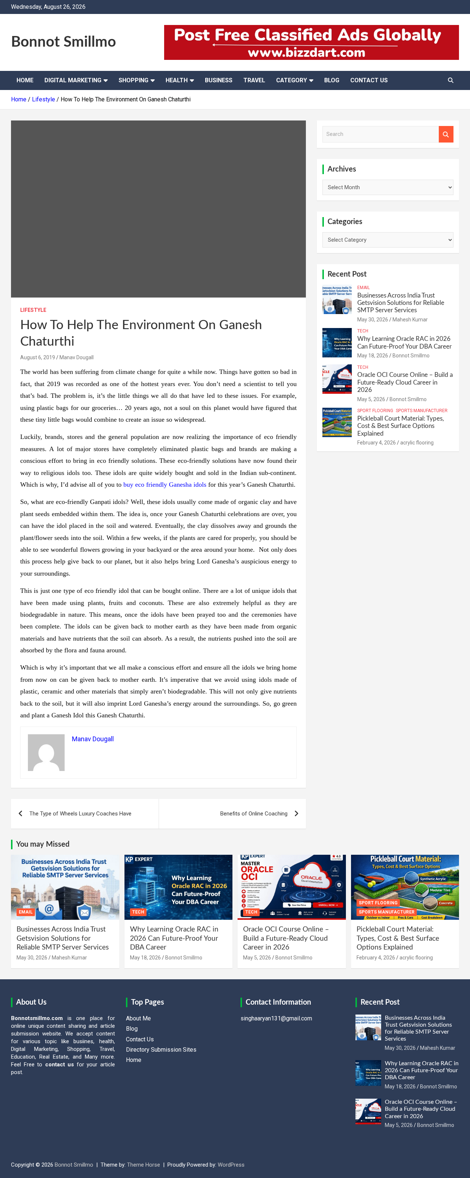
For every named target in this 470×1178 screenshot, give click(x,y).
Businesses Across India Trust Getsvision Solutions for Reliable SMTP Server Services (400, 303)
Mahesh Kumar (410, 320)
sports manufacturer (422, 410)
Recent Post (347, 274)
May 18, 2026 (372, 356)
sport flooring (375, 410)
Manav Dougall (76, 357)
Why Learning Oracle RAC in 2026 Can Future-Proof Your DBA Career (174, 938)
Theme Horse (143, 1164)
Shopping (133, 80)
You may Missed (42, 844)
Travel (254, 80)
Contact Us (369, 80)
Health (177, 80)
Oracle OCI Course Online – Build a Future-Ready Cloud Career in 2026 (405, 382)
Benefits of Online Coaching (254, 813)
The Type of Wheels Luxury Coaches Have (80, 813)
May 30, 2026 (372, 320)
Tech (362, 331)
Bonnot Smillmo (63, 42)
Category (291, 80)
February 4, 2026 (376, 443)
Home (25, 80)
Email (363, 287)
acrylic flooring (417, 443)
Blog (331, 80)
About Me (138, 1018)
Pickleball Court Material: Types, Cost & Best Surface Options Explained (400, 426)
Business (218, 80)
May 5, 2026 (371, 399)
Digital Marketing (72, 80)
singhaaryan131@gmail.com (276, 1018)
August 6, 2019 (37, 357)
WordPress (231, 1164)
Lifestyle (33, 310)
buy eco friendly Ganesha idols (164, 484)
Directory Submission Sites (161, 1049)
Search (446, 134)
